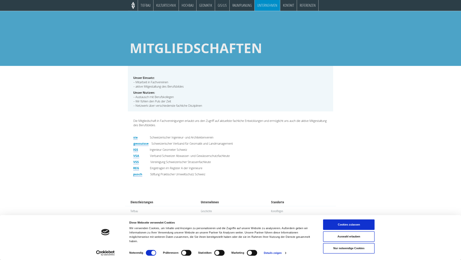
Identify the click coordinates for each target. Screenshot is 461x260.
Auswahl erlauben (348, 236)
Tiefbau (146, 5)
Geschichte (206, 211)
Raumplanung (242, 5)
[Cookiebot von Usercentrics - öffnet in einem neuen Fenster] (105, 253)
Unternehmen (267, 5)
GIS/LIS (222, 5)
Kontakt (288, 5)
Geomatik (205, 5)
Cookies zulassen (349, 224)
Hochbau (188, 5)
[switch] (186, 253)
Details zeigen (273, 252)
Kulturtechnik (166, 5)
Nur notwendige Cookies (348, 248)
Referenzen (308, 5)
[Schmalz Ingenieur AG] (133, 5)
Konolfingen (277, 211)
